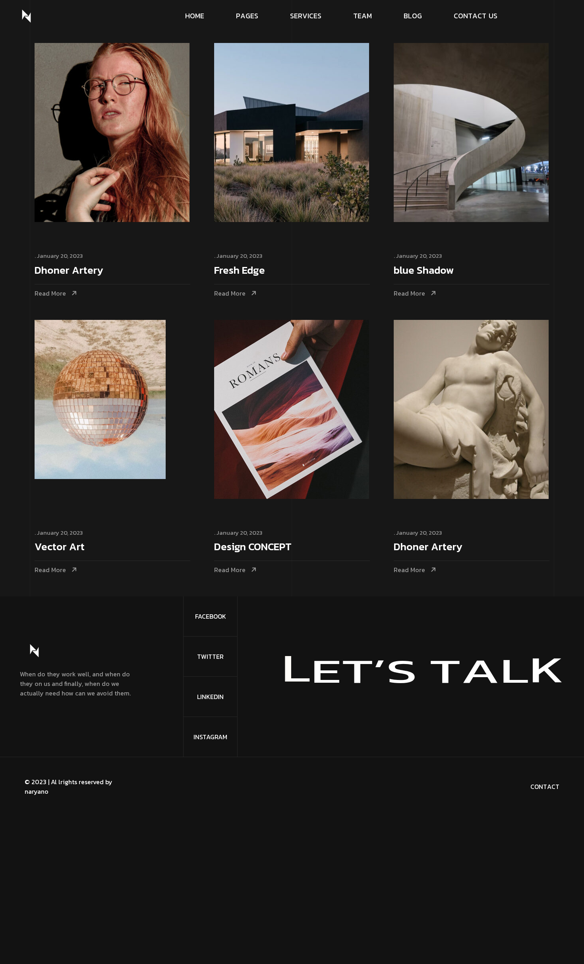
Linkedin (210, 696)
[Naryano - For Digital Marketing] (26, 16)
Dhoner (69, 271)
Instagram (210, 737)
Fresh (239, 271)
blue (424, 271)
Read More (50, 293)
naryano (36, 791)
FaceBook (210, 616)
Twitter (210, 656)
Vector (60, 547)
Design (253, 547)
